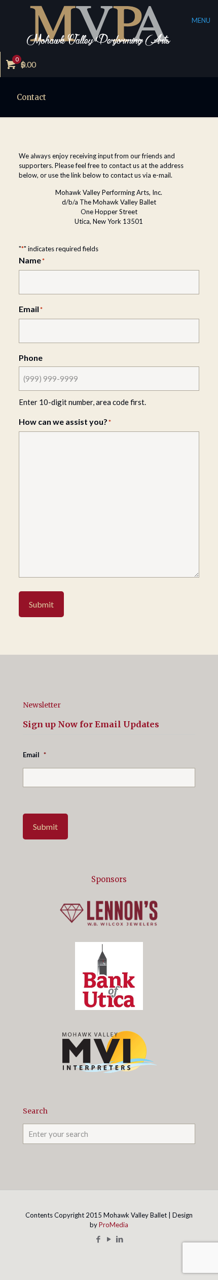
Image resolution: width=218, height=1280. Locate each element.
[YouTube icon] (109, 1238)
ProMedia (113, 1225)
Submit (41, 604)
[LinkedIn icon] (120, 1238)
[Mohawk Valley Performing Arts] (109, 26)
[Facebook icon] (98, 1238)
